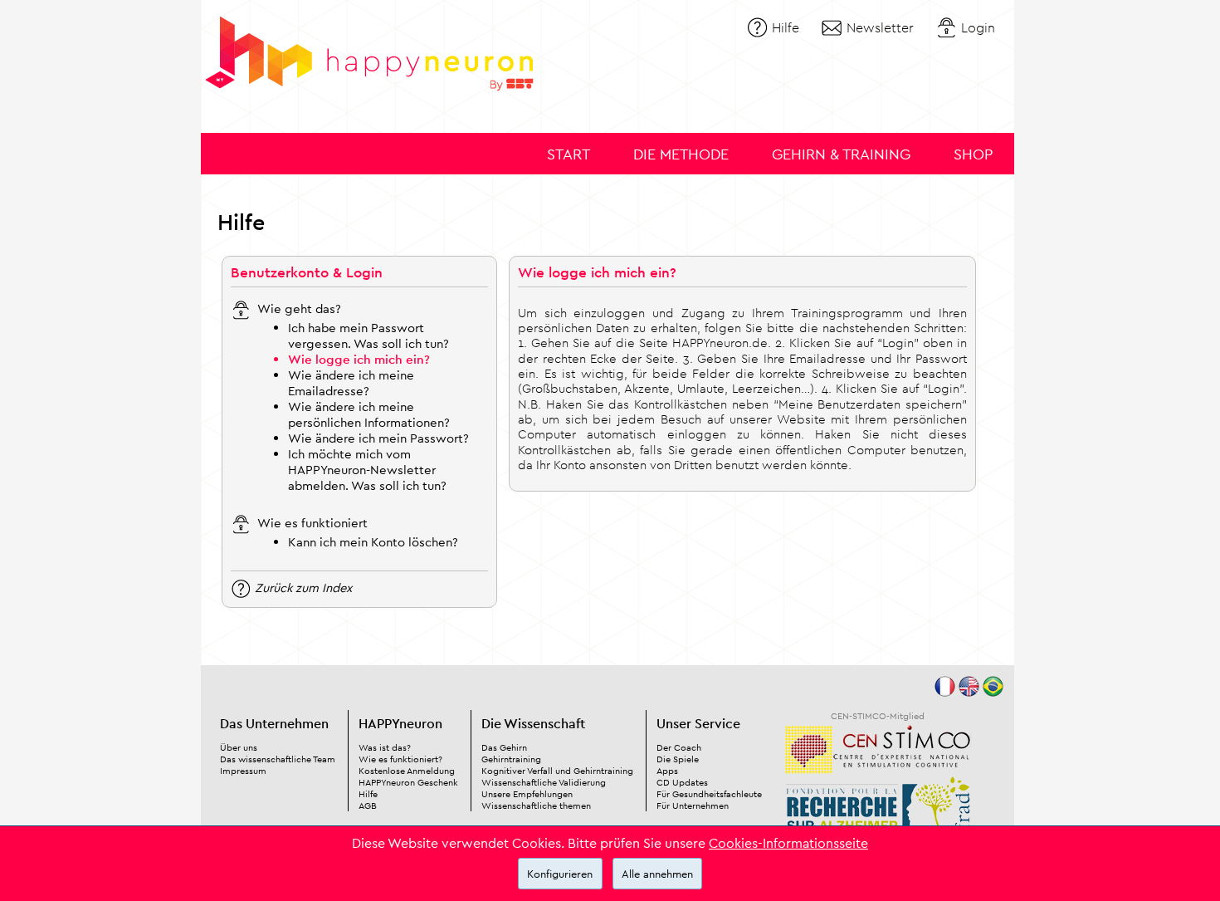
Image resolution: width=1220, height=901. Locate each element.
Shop (973, 154)
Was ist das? (385, 747)
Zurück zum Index (303, 587)
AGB (368, 805)
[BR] (993, 692)
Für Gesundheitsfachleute (709, 794)
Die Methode (681, 154)
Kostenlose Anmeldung (407, 770)
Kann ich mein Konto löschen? (373, 542)
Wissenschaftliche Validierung (543, 782)
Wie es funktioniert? (400, 759)
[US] (969, 692)
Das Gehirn (504, 747)
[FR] (945, 692)
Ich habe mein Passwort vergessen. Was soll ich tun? (368, 335)
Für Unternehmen (692, 805)
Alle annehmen (657, 873)
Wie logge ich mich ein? (359, 359)
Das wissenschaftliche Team (277, 759)
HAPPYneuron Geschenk (408, 782)
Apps (667, 770)
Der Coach (678, 747)
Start (568, 154)
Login (978, 27)
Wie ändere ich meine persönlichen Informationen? (369, 414)
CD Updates (682, 782)
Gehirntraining (511, 759)
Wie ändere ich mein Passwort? (378, 438)
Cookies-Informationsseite (788, 843)
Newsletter (880, 27)
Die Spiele (677, 759)
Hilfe (785, 27)
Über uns (238, 747)
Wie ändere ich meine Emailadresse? (351, 383)
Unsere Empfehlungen (527, 794)
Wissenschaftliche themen (536, 805)
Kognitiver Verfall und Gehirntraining (557, 770)
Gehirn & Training (841, 154)
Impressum (243, 770)
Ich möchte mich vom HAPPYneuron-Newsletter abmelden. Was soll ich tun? (367, 469)
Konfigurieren (560, 873)
